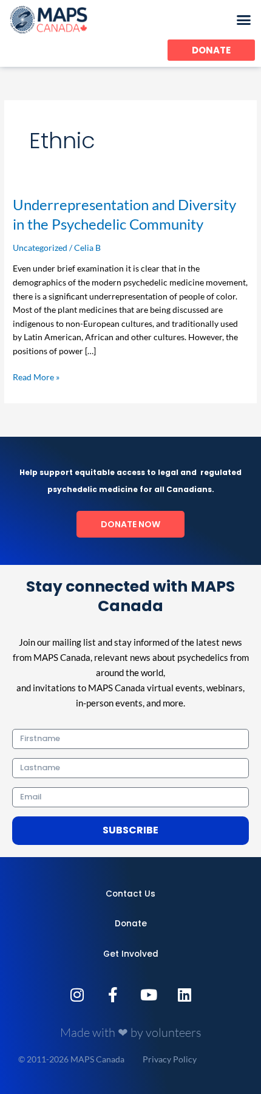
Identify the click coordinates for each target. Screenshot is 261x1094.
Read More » (36, 376)
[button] (244, 20)
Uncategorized (40, 247)
